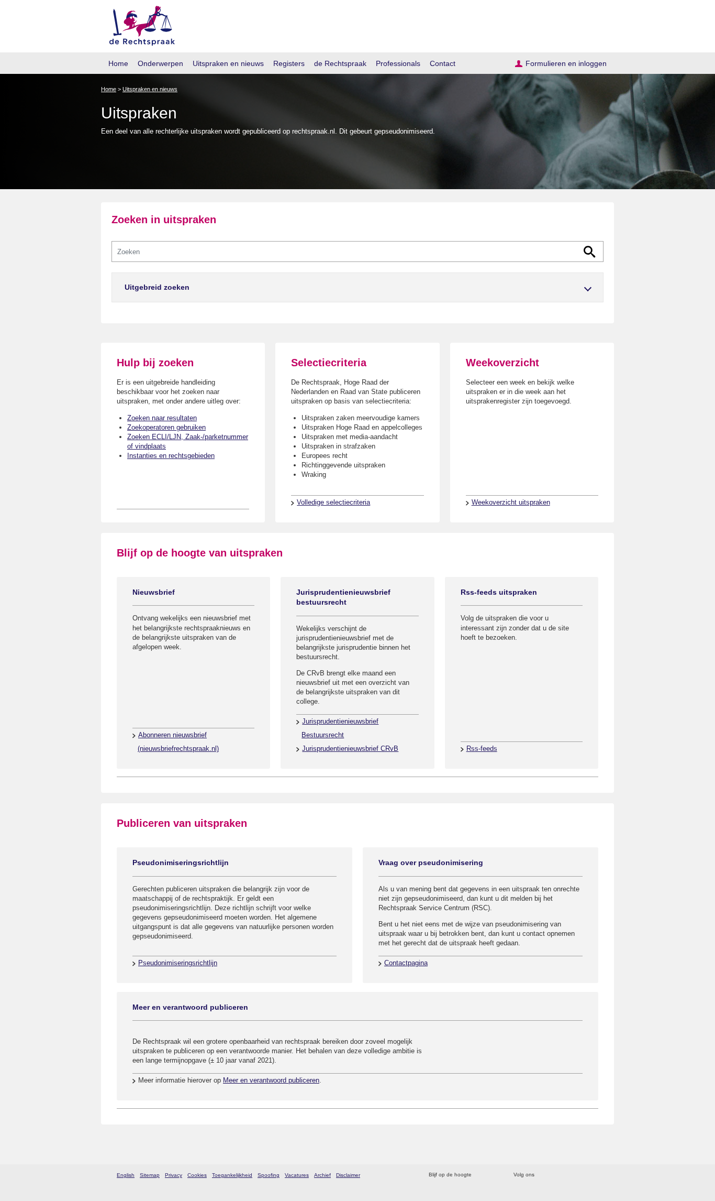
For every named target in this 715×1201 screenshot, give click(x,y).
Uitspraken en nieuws (228, 63)
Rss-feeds (481, 748)
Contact (442, 63)
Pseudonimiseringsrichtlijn (177, 963)
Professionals (398, 63)
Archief (322, 1175)
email (494, 1175)
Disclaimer (348, 1175)
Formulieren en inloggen (566, 63)
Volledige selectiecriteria (333, 502)
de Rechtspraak (340, 63)
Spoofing (269, 1175)
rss (481, 1175)
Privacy (173, 1175)
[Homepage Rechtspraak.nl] (138, 24)
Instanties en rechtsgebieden (171, 456)
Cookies (197, 1175)
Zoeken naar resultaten (162, 418)
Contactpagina (406, 963)
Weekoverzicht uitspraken (511, 502)
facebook (557, 1175)
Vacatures (297, 1175)
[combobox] (357, 251)
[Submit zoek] (590, 252)
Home (118, 63)
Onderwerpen (160, 63)
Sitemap (150, 1175)
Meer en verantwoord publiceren (271, 1080)
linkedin (584, 1175)
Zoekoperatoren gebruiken (166, 427)
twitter (543, 1175)
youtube (598, 1175)
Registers (289, 63)
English (126, 1175)
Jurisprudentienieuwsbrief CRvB (350, 748)
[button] (357, 287)
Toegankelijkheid (232, 1175)
